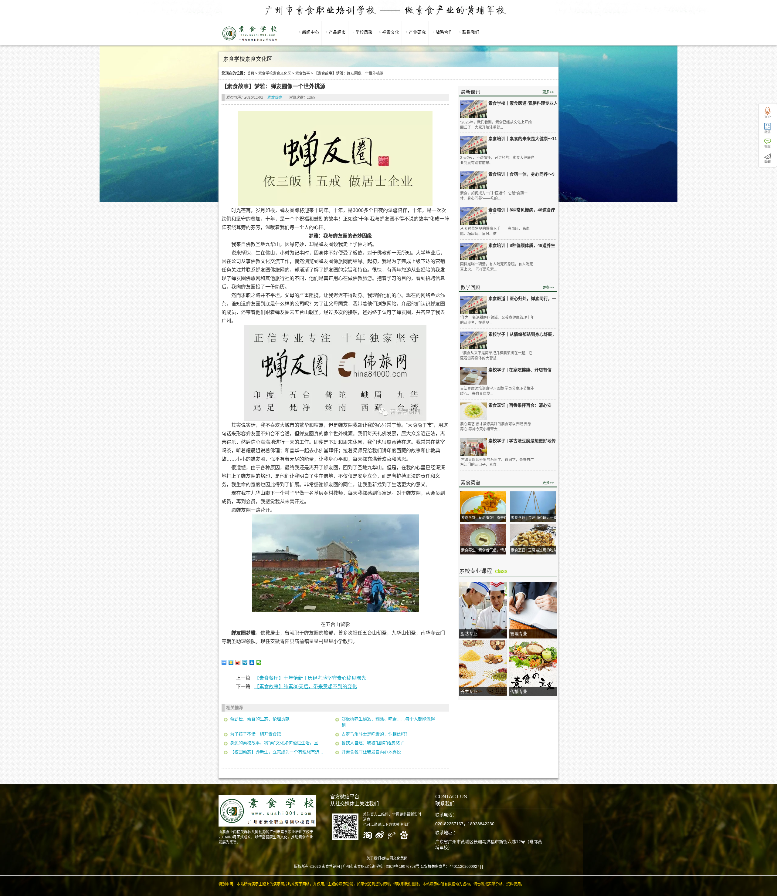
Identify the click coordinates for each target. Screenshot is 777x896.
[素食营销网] (250, 41)
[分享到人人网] (252, 662)
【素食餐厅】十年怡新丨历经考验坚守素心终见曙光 (310, 678)
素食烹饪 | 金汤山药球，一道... (535, 518)
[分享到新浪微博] (238, 662)
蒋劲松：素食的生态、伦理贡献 (260, 718)
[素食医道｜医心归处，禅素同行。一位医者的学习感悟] (473, 305)
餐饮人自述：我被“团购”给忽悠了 (372, 742)
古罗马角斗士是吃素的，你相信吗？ (375, 734)
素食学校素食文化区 (274, 73)
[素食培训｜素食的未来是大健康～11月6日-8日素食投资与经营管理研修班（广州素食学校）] (473, 145)
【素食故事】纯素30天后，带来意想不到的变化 (305, 686)
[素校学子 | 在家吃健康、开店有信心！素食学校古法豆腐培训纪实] (473, 376)
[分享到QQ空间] (231, 662)
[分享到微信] (259, 662)
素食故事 (302, 73)
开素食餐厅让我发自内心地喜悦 (371, 751)
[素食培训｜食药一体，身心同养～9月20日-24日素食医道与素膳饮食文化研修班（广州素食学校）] (473, 180)
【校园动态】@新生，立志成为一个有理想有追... (276, 751)
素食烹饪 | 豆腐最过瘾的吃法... (535, 550)
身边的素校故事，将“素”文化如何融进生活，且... (276, 742)
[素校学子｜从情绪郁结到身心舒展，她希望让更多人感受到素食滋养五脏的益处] (473, 340)
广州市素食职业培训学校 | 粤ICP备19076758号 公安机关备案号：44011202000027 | (412, 866)
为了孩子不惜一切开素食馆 (255, 734)
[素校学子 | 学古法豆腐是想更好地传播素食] (473, 447)
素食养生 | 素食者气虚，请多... (485, 550)
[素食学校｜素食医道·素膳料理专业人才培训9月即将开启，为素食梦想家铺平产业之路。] (473, 109)
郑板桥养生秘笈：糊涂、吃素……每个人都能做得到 (388, 721)
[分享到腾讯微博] (245, 662)
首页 (250, 73)
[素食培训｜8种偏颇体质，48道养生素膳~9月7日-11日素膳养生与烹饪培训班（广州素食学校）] (473, 252)
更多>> (548, 92)
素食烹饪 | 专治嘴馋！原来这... (485, 518)
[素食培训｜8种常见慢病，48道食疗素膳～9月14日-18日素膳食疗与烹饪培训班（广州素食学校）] (473, 216)
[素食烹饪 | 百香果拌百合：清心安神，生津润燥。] (473, 411)
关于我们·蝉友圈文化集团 (387, 858)
